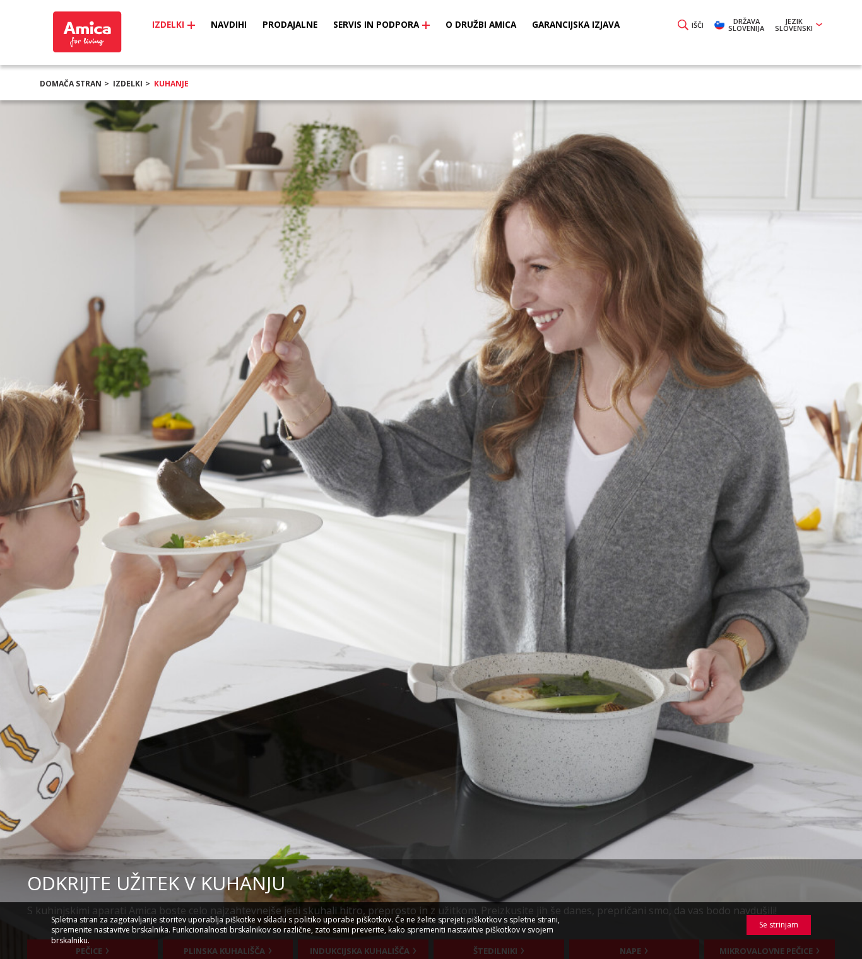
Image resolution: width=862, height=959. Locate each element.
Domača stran (71, 83)
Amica (85, 31)
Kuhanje (171, 83)
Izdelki (128, 83)
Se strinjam (778, 924)
